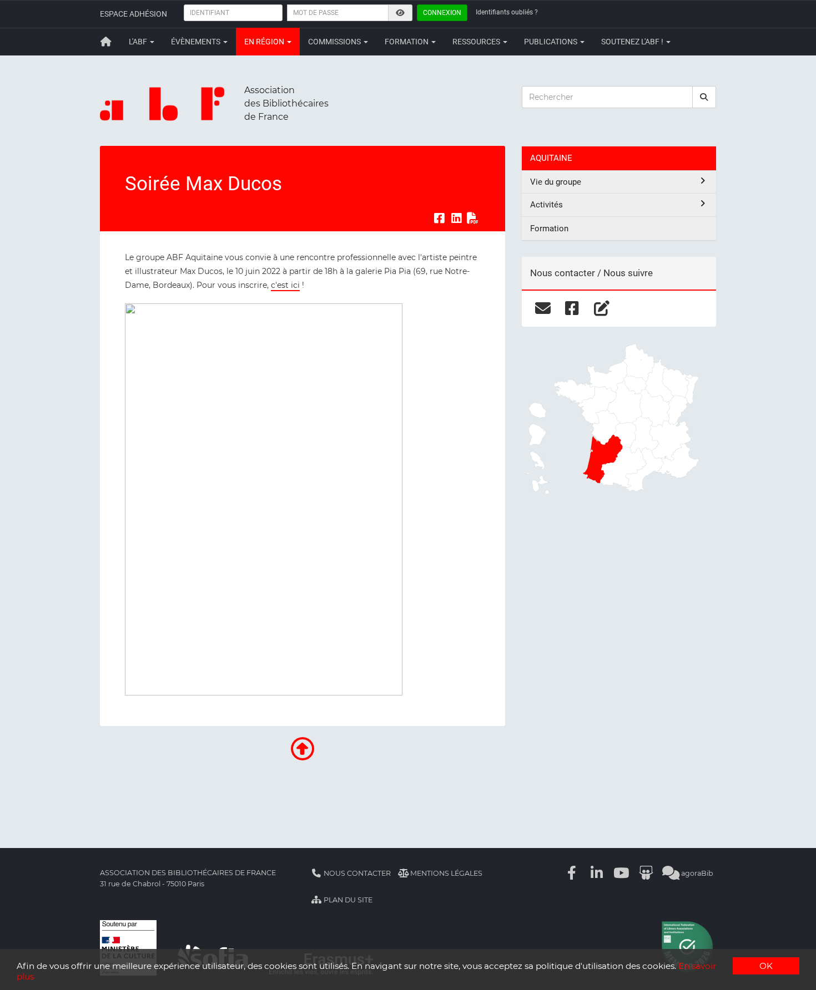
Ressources (477, 41)
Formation (407, 41)
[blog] (601, 308)
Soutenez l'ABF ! (633, 41)
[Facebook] (572, 873)
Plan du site (347, 900)
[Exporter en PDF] (473, 219)
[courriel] (542, 308)
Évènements (196, 41)
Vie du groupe (555, 182)
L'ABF (139, 41)
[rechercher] (704, 97)
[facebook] (572, 308)
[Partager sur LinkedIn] (456, 219)
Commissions (335, 41)
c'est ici (285, 285)
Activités (546, 205)
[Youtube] (622, 873)
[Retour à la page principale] (106, 41)
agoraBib (696, 873)
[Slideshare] (646, 873)
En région (265, 41)
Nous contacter (356, 873)
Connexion (442, 13)
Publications (551, 41)
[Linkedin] (597, 873)
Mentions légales (445, 873)
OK (766, 966)
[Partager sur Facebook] (439, 219)
